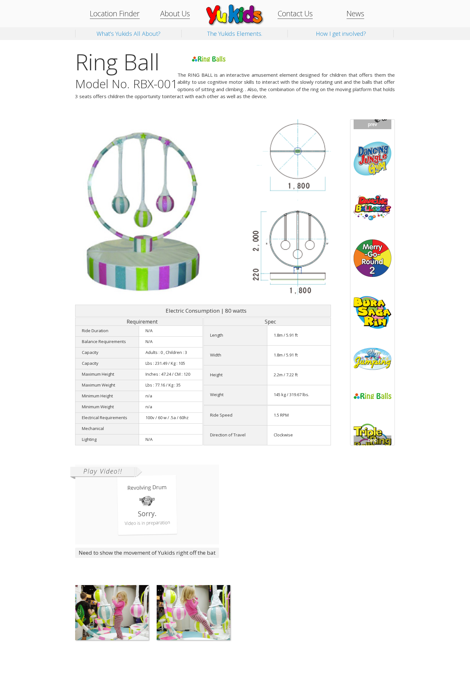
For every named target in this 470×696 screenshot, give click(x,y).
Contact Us (295, 13)
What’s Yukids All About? (129, 33)
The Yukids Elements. (234, 33)
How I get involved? (341, 33)
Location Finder (115, 13)
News (355, 13)
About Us (175, 13)
